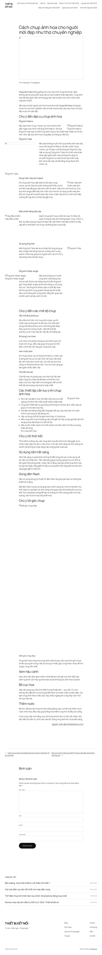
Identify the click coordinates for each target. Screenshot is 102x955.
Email (21, 825)
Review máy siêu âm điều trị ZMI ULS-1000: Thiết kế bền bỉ (32, 902)
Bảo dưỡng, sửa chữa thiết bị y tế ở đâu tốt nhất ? (27, 883)
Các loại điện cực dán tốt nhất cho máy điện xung (27, 889)
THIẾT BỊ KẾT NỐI (9, 5)
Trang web (22, 834)
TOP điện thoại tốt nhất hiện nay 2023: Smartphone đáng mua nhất (36, 896)
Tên (20, 816)
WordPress (93, 949)
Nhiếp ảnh (37, 82)
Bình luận (22, 790)
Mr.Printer (27, 82)
